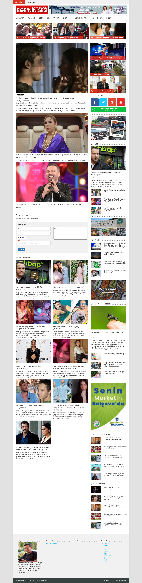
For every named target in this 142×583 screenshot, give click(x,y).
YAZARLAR (31, 18)
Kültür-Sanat (107, 555)
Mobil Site (107, 580)
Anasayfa (106, 543)
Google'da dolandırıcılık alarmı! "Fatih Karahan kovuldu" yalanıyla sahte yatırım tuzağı (115, 245)
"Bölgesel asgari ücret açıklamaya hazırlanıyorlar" (113, 488)
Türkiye (106, 551)
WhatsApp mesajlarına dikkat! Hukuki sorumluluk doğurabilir (115, 262)
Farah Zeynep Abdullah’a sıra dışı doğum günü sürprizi (30, 327)
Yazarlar (106, 545)
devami (29, 572)
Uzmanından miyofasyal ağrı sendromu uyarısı (114, 372)
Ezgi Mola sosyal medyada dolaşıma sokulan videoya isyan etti (68, 367)
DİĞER (108, 18)
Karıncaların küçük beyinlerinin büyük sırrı (107, 333)
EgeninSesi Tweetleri (51, 543)
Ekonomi (106, 553)
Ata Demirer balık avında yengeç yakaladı (67, 327)
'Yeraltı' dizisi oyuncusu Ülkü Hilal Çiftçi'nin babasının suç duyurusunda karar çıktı (69, 407)
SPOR (92, 18)
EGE (48, 18)
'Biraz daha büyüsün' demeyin (114, 354)
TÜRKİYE (56, 18)
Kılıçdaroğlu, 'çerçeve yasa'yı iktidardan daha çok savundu (47, 2)
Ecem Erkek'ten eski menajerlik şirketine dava (29, 367)
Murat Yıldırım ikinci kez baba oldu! (68, 287)
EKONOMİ (66, 18)
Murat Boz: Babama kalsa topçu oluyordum (30, 406)
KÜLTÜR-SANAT (80, 18)
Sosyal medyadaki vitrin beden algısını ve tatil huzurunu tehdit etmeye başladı (115, 364)
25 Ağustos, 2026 (96, 178)
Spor (105, 557)
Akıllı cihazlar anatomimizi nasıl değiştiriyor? (115, 271)
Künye (116, 580)
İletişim (123, 580)
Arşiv (105, 561)
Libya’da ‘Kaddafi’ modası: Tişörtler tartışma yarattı (113, 457)
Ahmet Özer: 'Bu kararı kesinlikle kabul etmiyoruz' (113, 439)
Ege (105, 549)
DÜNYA (100, 18)
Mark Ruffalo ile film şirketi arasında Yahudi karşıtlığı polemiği (113, 498)
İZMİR (41, 18)
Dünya (106, 559)
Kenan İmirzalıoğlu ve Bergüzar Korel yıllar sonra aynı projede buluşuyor (32, 448)
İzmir (105, 547)
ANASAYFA (20, 18)
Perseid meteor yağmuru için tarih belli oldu (114, 253)
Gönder (22, 249)
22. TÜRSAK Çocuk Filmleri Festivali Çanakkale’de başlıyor (115, 466)
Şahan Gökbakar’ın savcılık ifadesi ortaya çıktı (30, 288)
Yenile (18, 240)
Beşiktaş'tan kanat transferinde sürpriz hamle (115, 448)
